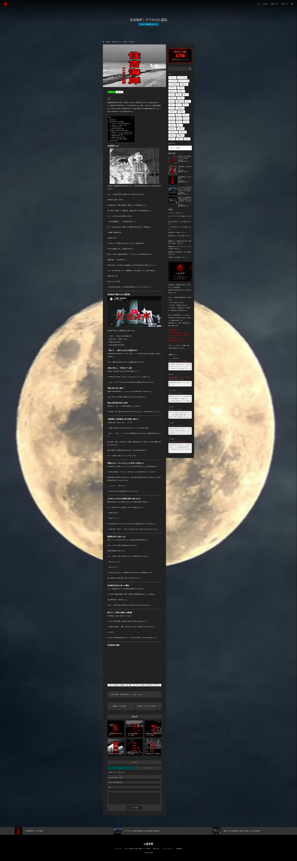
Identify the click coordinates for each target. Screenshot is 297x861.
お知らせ (265, 3)
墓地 (172, 98)
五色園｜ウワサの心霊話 (174, 257)
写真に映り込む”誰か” (117, 127)
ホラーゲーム (184, 81)
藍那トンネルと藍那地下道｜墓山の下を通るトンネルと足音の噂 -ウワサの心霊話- (184, 200)
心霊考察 (116, 694)
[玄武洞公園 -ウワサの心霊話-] (172, 170)
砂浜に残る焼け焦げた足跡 (118, 128)
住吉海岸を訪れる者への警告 (118, 137)
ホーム (258, 3)
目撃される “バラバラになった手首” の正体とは (122, 132)
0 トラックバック (148, 767)
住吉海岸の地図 (113, 140)
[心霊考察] (5, 4)
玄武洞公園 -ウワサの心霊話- (184, 167)
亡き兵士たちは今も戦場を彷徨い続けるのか (122, 133)
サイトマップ (118, 848)
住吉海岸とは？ (113, 120)
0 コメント (121, 767)
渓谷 (172, 121)
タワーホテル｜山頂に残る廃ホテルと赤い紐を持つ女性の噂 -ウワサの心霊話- (184, 189)
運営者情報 (179, 848)
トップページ (171, 213)
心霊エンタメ (284, 3)
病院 (172, 125)
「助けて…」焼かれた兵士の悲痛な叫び (121, 123)
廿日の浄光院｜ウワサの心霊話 (177, 441)
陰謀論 (180, 135)
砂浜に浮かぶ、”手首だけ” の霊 (119, 125)
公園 (172, 87)
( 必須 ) (115, 777)
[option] (49, 831)
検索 (292, 3)
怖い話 (172, 111)
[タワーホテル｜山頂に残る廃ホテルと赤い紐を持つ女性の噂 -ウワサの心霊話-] (172, 190)
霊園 (180, 138)
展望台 (179, 101)
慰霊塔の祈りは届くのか (117, 135)
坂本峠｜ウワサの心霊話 (176, 393)
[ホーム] (103, 41)
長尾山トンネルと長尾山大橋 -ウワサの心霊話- (184, 157)
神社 (172, 128)
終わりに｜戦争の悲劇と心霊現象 (119, 139)
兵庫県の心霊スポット (184, 161)
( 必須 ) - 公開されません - (116, 782)
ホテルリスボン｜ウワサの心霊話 (176, 216)
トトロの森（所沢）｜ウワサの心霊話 (177, 227)
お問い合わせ (156, 848)
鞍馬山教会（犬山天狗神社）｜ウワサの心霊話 (179, 252)
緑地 (181, 128)
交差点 (184, 84)
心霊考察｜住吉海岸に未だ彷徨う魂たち (119, 130)
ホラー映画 (174, 84)
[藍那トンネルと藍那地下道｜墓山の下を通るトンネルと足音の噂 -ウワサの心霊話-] (172, 201)
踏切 (172, 135)
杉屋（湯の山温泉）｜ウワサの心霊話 (177, 221)
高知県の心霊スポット (152, 24)
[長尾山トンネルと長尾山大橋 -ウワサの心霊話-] (172, 160)
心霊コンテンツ (274, 3)
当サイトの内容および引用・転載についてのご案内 (137, 848)
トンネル (182, 77)
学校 (181, 98)
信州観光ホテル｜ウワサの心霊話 (176, 235)
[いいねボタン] (109, 99)
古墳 (181, 87)
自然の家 (173, 132)
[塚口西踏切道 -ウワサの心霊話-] (172, 180)
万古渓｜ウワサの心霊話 (176, 409)
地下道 (172, 91)
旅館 (181, 111)
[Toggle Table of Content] (131, 117)
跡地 (182, 132)
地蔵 (181, 91)
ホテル (173, 81)
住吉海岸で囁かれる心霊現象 (116, 121)
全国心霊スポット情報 (173, 232)
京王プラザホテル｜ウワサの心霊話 (178, 361)
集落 (172, 138)
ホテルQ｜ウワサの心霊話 (176, 425)
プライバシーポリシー (167, 848)
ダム (172, 77)
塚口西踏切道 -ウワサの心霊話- (184, 177)
